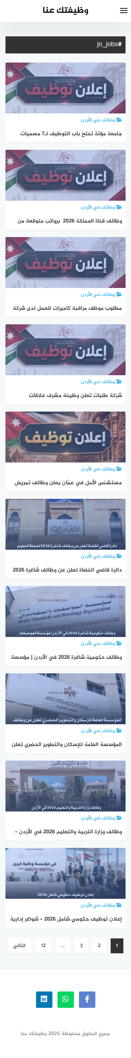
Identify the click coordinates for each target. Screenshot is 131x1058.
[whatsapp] (65, 999)
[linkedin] (44, 999)
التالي (19, 946)
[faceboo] (87, 999)
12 (43, 946)
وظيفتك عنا (65, 11)
